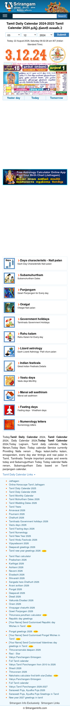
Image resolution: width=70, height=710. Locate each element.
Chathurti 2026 (16, 517)
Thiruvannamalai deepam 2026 (25, 649)
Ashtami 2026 (16, 567)
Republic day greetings (21, 618)
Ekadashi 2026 (16, 574)
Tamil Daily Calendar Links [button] (18, 474)
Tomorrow (56, 98)
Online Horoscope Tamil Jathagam (27, 484)
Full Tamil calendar (19, 660)
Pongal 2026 (15, 589)
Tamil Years (15, 506)
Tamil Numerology (18, 532)
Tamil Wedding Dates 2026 (23, 503)
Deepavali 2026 (17, 593)
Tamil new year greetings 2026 (25, 550)
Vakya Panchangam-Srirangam (25, 657)
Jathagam (14, 481)
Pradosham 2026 (18, 559)
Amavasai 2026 (17, 510)
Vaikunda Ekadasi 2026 (21, 600)
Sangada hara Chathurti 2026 (24, 582)
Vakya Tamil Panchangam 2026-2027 (28, 686)
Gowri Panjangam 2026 (21, 611)
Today (35, 98)
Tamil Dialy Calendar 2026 (22, 491)
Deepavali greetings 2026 (22, 547)
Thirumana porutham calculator (25, 615)
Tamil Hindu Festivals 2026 (23, 539)
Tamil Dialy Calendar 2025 (22, 488)
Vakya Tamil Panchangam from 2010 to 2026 (32, 664)
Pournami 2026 (17, 514)
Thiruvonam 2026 (18, 671)
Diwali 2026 (15, 596)
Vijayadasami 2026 (19, 543)
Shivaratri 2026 (17, 578)
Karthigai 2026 (16, 563)
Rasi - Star (14, 653)
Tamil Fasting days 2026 (21, 528)
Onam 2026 (15, 603)
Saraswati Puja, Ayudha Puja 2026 (27, 690)
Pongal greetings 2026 (20, 631)
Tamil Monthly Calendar (21, 495)
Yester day (13, 98)
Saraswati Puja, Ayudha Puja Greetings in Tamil (34, 694)
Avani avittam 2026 (19, 585)
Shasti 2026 (15, 668)
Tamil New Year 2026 (20, 536)
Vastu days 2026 (17, 525)
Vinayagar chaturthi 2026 (22, 607)
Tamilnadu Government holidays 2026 (28, 521)
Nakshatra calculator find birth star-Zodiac (30, 675)
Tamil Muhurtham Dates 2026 (24, 499)
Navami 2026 (16, 570)
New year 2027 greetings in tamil (26, 697)
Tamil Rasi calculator (20, 556)
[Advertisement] (35, 135)
